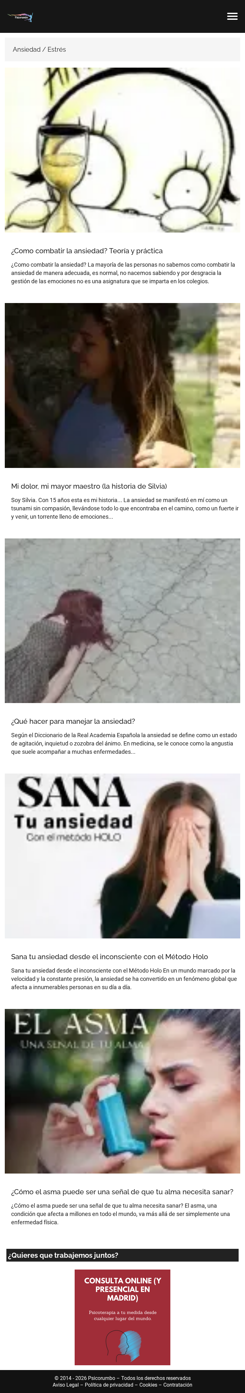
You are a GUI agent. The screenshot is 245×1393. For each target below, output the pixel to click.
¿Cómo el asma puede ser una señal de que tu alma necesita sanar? (122, 1192)
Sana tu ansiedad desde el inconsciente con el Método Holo (109, 956)
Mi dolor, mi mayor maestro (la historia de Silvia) (89, 486)
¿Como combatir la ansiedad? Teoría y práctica (87, 251)
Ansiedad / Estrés (29, 239)
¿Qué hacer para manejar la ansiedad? (73, 721)
